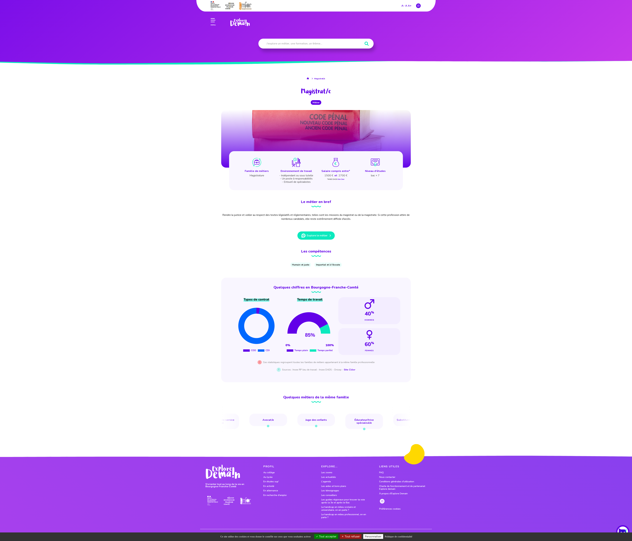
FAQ (381, 472)
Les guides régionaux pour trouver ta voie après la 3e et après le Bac (343, 501)
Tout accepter (327, 536)
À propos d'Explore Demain (393, 493)
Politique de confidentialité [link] (398, 536)
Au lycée (268, 477)
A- (403, 6)
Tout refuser (352, 536)
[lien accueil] (309, 78)
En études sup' (271, 481)
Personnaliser (373, 536)
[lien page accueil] (240, 22)
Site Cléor (341, 179)
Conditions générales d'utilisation (396, 481)
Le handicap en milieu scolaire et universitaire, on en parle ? (338, 508)
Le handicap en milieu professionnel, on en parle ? (343, 516)
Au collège (269, 472)
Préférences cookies (390, 508)
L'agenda (326, 481)
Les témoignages (330, 490)
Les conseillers (329, 495)
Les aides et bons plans (333, 486)
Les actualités (328, 477)
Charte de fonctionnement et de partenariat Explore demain (402, 488)
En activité (268, 486)
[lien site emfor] (245, 5)
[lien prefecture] (216, 5)
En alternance (270, 490)
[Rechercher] (366, 44)
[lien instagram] (418, 5)
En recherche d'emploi (275, 495)
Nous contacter (387, 477)
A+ (409, 6)
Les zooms (326, 472)
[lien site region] (229, 5)
